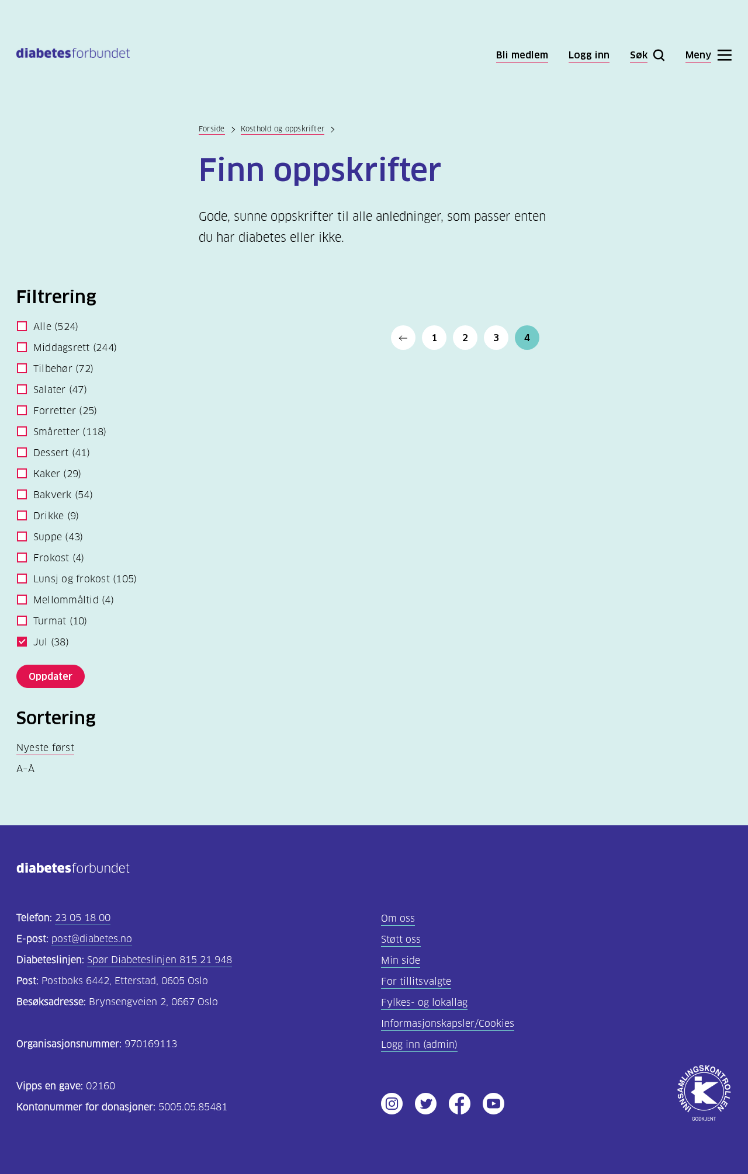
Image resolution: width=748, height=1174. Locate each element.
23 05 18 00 (82, 917)
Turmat (60, 621)
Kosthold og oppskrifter (283, 128)
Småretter (70, 431)
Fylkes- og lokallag (424, 1002)
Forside (212, 128)
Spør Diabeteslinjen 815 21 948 (159, 959)
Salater (60, 389)
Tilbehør (63, 368)
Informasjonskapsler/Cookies (447, 1023)
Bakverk (63, 495)
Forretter (65, 410)
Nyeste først (45, 747)
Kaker (57, 474)
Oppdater (50, 676)
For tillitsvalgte (416, 981)
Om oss (398, 918)
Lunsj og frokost (85, 579)
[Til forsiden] (73, 55)
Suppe (58, 537)
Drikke (56, 516)
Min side (400, 960)
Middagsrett (75, 347)
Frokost (59, 558)
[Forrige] (403, 337)
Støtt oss (401, 939)
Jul (51, 642)
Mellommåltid (73, 600)
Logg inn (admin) (419, 1044)
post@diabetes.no (91, 938)
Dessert (61, 453)
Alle (55, 326)
